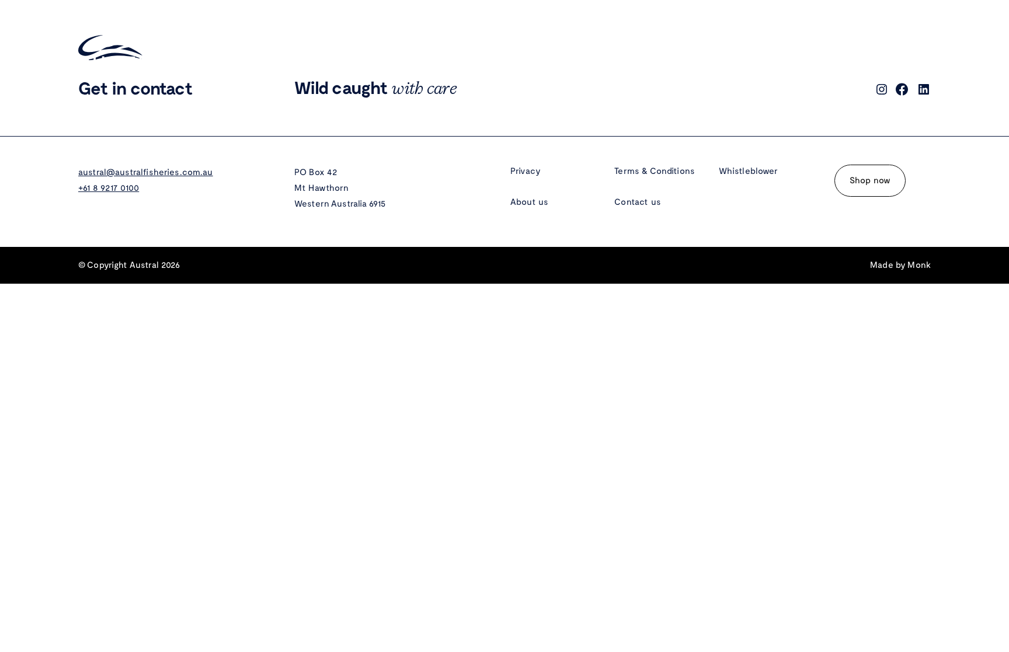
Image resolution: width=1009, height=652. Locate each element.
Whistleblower (748, 171)
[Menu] (920, 47)
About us (529, 202)
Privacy (525, 171)
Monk (919, 265)
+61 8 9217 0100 (108, 188)
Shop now (870, 180)
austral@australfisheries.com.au (145, 172)
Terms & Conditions (654, 171)
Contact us (637, 202)
